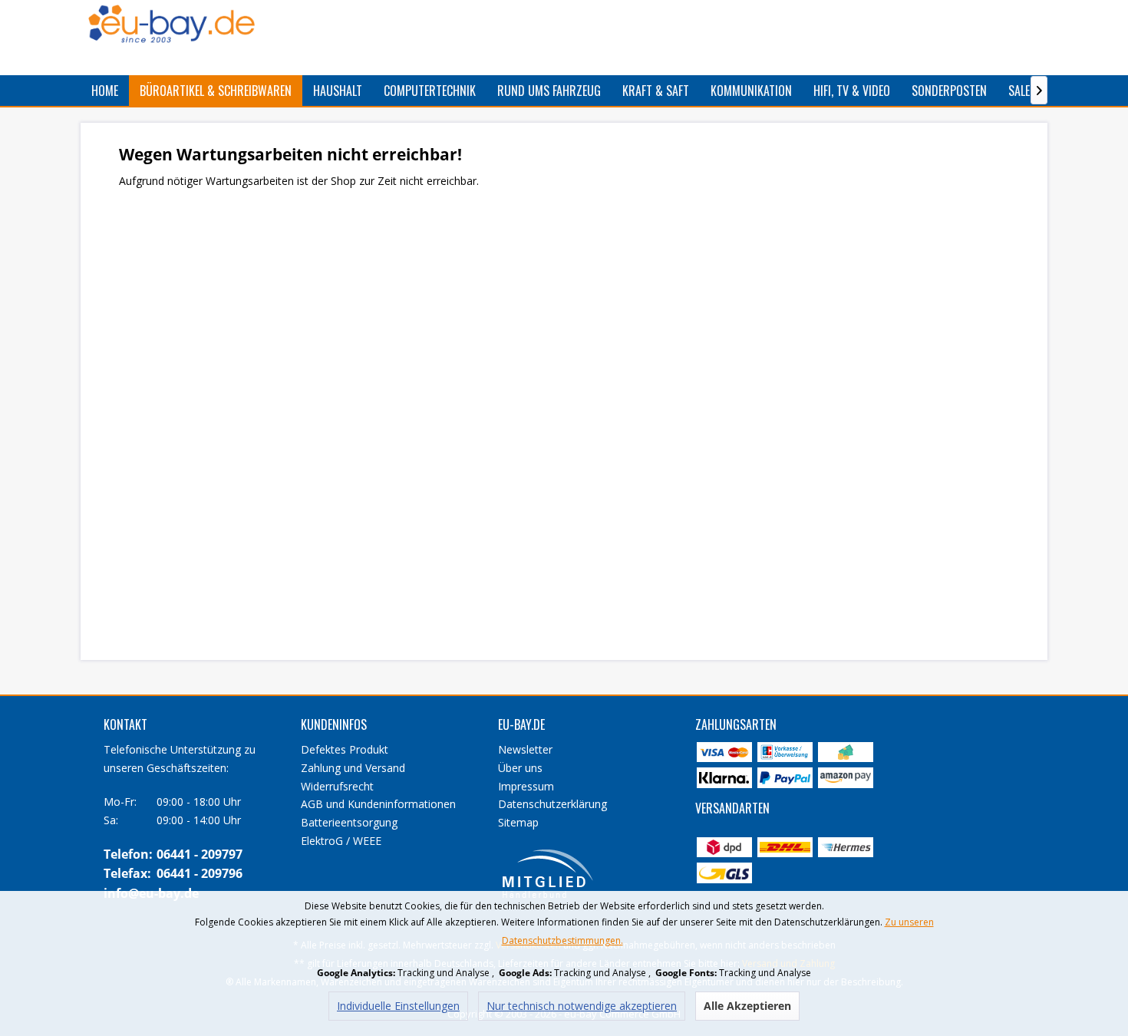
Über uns (520, 768)
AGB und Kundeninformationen (378, 804)
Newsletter (525, 749)
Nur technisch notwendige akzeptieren (581, 1005)
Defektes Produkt (344, 749)
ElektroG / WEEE (341, 840)
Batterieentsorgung (349, 822)
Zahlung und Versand (353, 768)
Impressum (526, 786)
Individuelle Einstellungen (398, 1005)
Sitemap (518, 822)
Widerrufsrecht (337, 786)
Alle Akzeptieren (747, 1005)
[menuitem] (105, 90)
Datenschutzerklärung (552, 804)
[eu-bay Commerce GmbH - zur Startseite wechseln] (171, 24)
